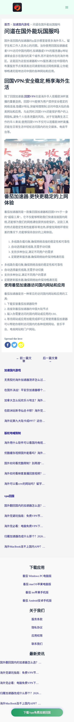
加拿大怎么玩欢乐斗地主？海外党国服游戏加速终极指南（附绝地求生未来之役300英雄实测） (25, 400)
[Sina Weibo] (21, 345)
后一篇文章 (50, 360)
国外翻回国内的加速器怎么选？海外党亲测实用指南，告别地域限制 (25, 505)
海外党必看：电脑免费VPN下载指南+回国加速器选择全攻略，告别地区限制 (25, 526)
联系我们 (37, 643)
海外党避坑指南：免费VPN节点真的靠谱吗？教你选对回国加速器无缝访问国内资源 (25, 515)
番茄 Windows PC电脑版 (37, 576)
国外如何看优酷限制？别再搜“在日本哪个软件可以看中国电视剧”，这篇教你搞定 (25, 463)
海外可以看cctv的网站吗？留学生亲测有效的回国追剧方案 (25, 483)
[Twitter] (14, 345)
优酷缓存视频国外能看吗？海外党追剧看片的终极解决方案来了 (25, 453)
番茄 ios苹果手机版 (37, 592)
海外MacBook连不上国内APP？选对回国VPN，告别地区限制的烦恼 (25, 546)
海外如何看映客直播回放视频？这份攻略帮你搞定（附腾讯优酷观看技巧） (25, 473)
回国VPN (29, 96)
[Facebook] (8, 345)
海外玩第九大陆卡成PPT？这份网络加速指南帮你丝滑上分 (25, 420)
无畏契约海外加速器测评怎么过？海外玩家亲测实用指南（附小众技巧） (25, 379)
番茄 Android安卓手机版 (37, 600)
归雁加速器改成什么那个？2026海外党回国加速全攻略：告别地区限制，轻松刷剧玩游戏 (25, 536)
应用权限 (37, 635)
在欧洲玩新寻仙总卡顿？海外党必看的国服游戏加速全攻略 (25, 410)
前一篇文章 (23, 360)
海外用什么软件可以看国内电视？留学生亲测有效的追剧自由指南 (25, 442)
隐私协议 (37, 627)
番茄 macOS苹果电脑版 (37, 584)
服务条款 (37, 619)
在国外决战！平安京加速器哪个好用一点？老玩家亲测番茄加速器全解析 (25, 390)
